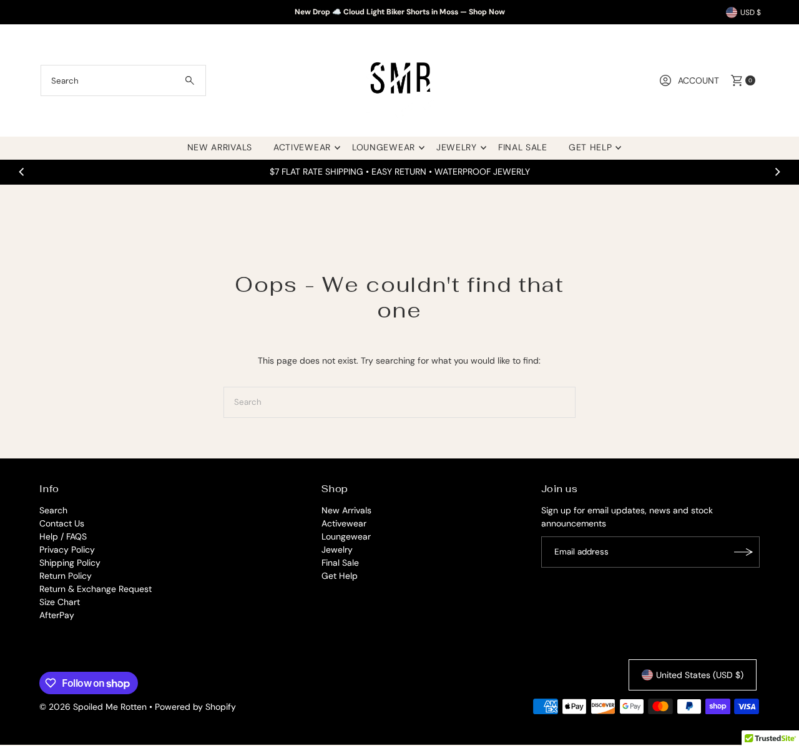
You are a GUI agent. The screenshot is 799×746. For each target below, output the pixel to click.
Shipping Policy (69, 562)
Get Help (590, 147)
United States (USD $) (699, 675)
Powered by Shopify (195, 706)
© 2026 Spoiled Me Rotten (94, 706)
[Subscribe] (744, 552)
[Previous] (21, 171)
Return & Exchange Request (95, 588)
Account (698, 80)
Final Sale (522, 147)
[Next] (777, 171)
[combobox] (123, 80)
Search (53, 510)
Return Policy (65, 575)
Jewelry (456, 147)
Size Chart (59, 602)
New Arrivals (219, 147)
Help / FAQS (63, 536)
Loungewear (383, 147)
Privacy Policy (67, 549)
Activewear (302, 147)
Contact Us (61, 523)
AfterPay (56, 615)
